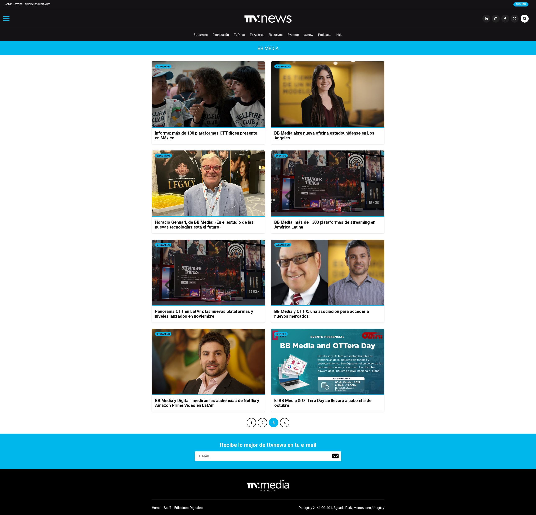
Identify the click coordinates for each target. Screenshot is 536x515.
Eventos (293, 35)
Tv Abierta (257, 35)
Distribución (221, 35)
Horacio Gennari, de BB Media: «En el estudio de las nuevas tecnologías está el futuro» (204, 225)
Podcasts (324, 35)
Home (8, 4)
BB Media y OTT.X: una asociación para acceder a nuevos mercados (321, 314)
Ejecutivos (276, 35)
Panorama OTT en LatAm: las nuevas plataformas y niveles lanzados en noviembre (204, 314)
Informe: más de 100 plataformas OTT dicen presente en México (206, 135)
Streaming (201, 35)
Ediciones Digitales (37, 4)
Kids (339, 35)
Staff (18, 4)
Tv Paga (239, 35)
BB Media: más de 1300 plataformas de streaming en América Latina (324, 225)
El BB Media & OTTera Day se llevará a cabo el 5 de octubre (322, 403)
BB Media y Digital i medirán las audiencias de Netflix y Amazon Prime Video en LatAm (207, 403)
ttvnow (308, 35)
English (521, 4)
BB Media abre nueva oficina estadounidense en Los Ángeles (324, 135)
